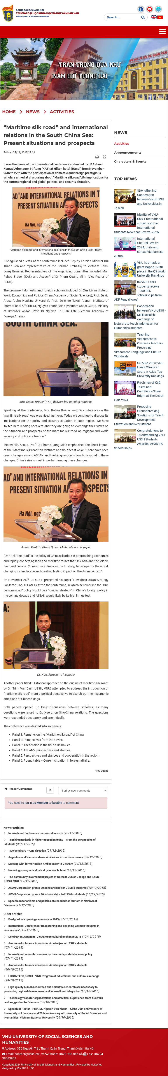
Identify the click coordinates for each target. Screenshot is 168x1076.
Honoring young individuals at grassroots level (37, 870)
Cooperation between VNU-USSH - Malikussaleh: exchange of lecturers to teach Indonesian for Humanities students (140, 317)
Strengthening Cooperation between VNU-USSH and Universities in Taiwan (139, 199)
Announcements (127, 152)
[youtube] (149, 9)
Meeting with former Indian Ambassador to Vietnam (40, 863)
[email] (158, 9)
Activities (121, 144)
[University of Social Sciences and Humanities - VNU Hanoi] (7, 13)
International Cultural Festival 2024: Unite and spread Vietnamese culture (138, 247)
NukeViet (96, 1064)
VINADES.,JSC (25, 1068)
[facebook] (140, 9)
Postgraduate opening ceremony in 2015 (33, 919)
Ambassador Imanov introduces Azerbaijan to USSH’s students (48, 943)
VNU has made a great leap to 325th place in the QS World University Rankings (151, 269)
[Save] (105, 156)
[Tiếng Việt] (160, 17)
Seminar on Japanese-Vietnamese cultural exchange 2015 (44, 936)
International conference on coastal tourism (35, 833)
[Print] (97, 156)
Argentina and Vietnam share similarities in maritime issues (45, 857)
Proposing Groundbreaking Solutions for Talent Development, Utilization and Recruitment (138, 415)
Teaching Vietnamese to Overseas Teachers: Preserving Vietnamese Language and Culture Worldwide (138, 345)
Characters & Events (130, 161)
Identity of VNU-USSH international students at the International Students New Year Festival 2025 (138, 223)
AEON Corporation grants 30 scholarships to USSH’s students (46, 894)
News (120, 132)
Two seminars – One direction (27, 850)
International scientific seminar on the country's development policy (50, 954)
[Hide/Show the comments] (50, 790)
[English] (154, 17)
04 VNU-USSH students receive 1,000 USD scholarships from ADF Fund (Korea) (138, 290)
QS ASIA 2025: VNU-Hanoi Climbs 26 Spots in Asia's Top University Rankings (150, 369)
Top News (125, 178)
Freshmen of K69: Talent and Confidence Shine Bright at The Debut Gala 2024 (138, 391)
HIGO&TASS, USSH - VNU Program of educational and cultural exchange (53, 976)
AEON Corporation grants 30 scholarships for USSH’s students (47, 887)
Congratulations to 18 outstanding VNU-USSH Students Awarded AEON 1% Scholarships (140, 439)
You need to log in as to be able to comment (43, 802)
